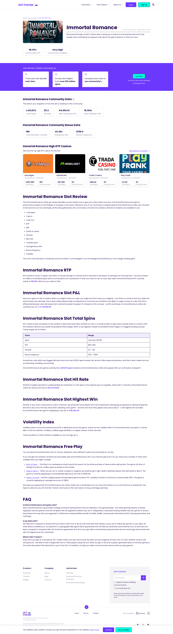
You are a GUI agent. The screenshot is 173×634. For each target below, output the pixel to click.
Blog (46, 576)
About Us (117, 5)
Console (26, 576)
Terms (77, 613)
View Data (38, 164)
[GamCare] (140, 613)
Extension (27, 573)
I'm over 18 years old (123, 588)
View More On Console (138, 151)
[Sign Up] (143, 577)
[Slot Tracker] (48, 5)
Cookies (96, 613)
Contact (48, 580)
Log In (131, 5)
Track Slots (85, 5)
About (47, 573)
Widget (26, 580)
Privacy (86, 613)
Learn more (94, 630)
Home (25, 18)
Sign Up (144, 5)
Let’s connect (120, 571)
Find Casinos (102, 5)
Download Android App (75, 582)
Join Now (139, 76)
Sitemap (69, 573)
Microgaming (32, 18)
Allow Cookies (123, 630)
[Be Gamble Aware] (128, 613)
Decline (108, 630)
